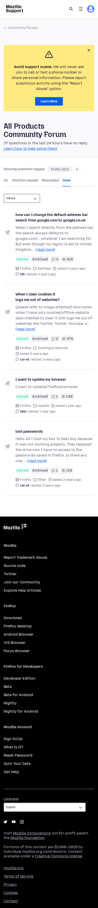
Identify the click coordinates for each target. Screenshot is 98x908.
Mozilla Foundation (27, 838)
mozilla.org (13, 868)
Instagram (22, 822)
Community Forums (23, 28)
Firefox (25, 269)
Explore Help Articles (22, 590)
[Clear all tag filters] (77, 169)
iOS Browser (15, 642)
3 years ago (47, 274)
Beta (8, 686)
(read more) (45, 249)
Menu (80, 9)
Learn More (49, 101)
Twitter (10, 574)
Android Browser (19, 634)
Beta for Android (18, 695)
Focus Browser (17, 651)
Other (42, 480)
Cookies (11, 893)
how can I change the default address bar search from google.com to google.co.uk (51, 217)
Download (13, 618)
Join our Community (22, 582)
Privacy (10, 884)
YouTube (13, 822)
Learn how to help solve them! (30, 148)
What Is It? (13, 747)
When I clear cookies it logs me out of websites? (37, 297)
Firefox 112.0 (59, 169)
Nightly (10, 703)
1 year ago (47, 411)
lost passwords (29, 431)
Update (43, 406)
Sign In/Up (13, 739)
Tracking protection (53, 348)
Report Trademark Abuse (25, 557)
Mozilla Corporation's (32, 833)
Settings (44, 269)
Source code (15, 565)
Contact (11, 901)
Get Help (11, 772)
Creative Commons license (58, 856)
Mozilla (15, 527)
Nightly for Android (21, 711)
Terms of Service (18, 876)
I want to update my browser (40, 379)
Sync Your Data (17, 763)
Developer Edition (20, 678)
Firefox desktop (18, 626)
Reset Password (18, 755)
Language (11, 799)
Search (71, 9)
